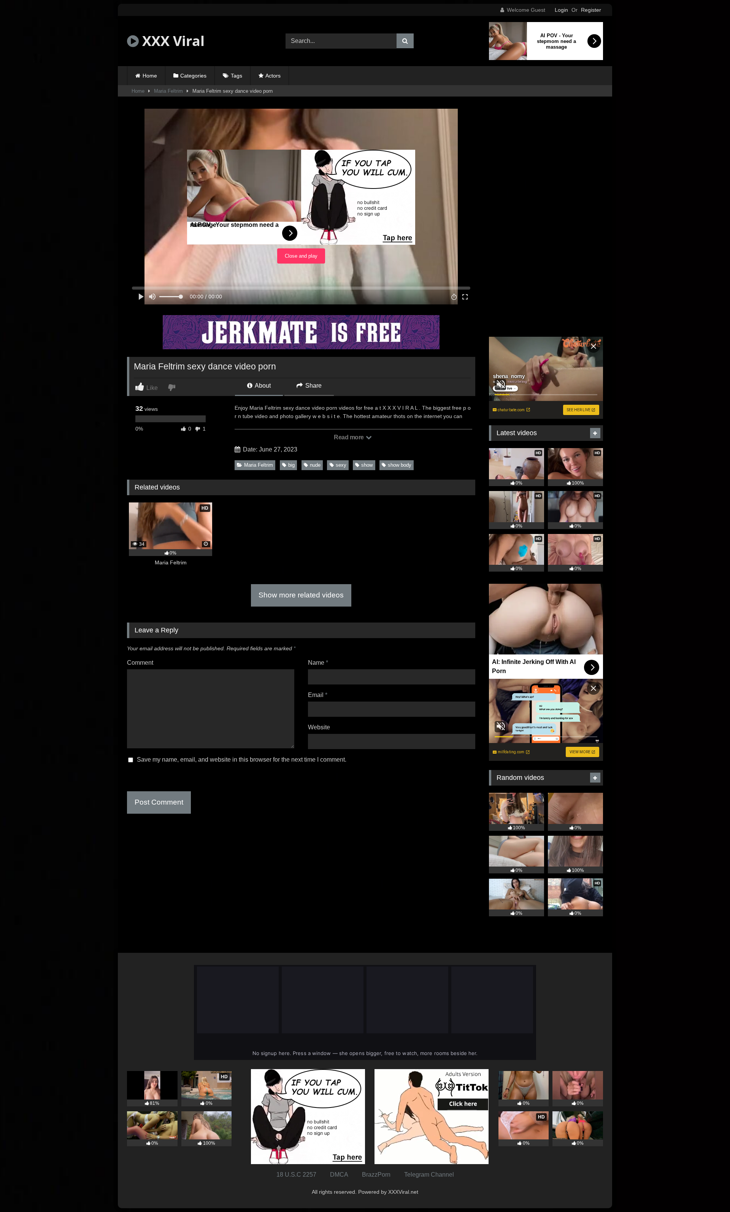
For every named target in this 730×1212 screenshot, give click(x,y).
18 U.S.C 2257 (296, 1174)
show (367, 465)
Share (313, 385)
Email (317, 695)
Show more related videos (301, 595)
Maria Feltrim (168, 91)
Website (319, 727)
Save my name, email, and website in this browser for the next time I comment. (241, 759)
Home (150, 76)
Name (318, 662)
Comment (140, 662)
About (262, 385)
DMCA (339, 1174)
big (291, 465)
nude (315, 465)
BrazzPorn (376, 1174)
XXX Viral (172, 41)
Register (591, 10)
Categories (193, 76)
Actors (273, 76)
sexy (341, 465)
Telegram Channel (429, 1174)
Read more (349, 437)
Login (561, 10)
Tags (236, 76)
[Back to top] (706, 1189)
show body (399, 465)
